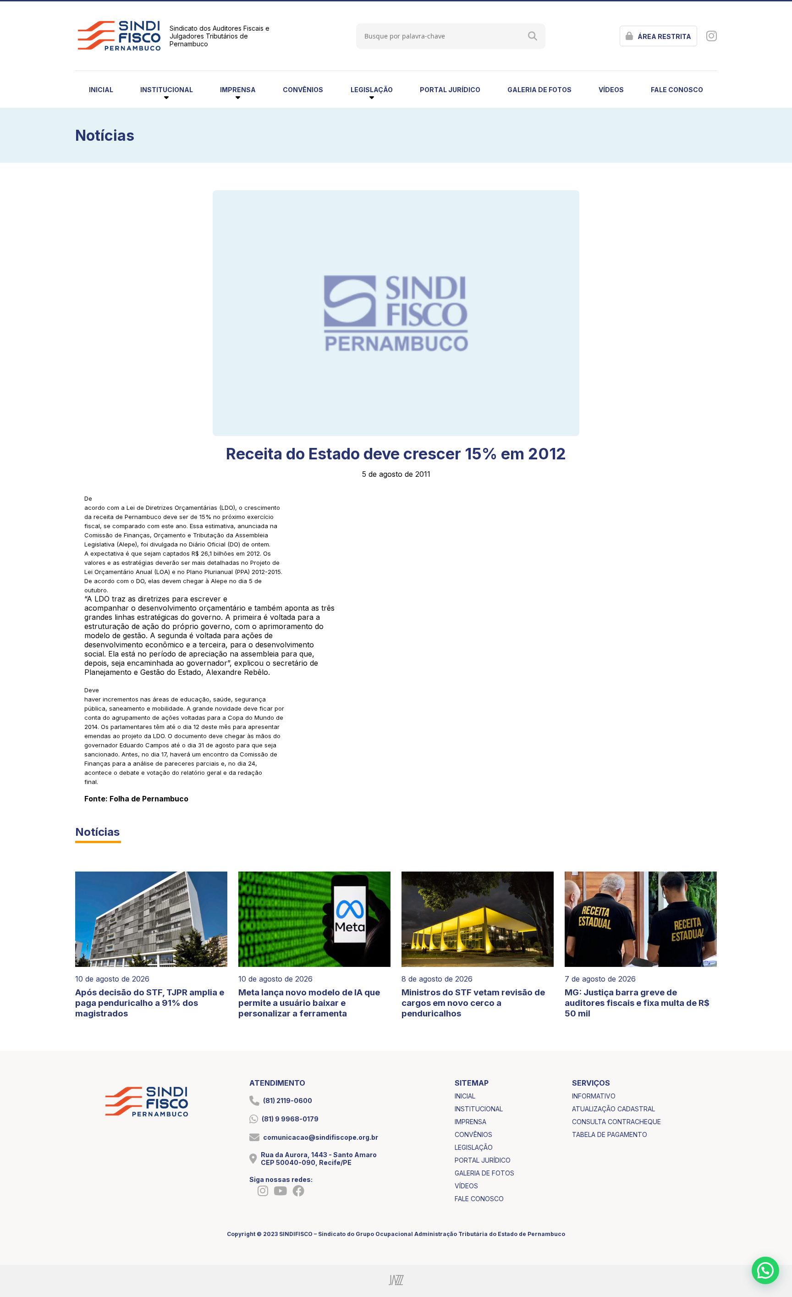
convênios (303, 90)
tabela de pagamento (609, 1134)
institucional (479, 1109)
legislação (474, 1147)
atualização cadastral (613, 1109)
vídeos (611, 90)
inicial (101, 90)
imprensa (470, 1122)
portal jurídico (450, 90)
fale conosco (677, 90)
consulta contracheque (616, 1122)
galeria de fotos (539, 90)
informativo (594, 1096)
